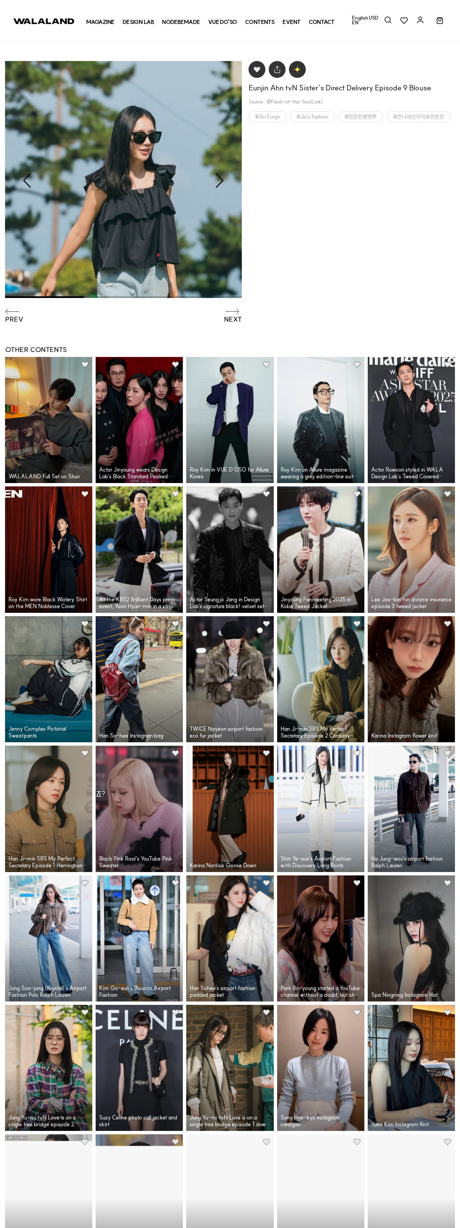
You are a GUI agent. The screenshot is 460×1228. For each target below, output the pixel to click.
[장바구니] (440, 21)
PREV (14, 319)
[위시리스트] (404, 20)
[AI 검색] (388, 20)
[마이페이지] (420, 20)
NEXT (233, 319)
